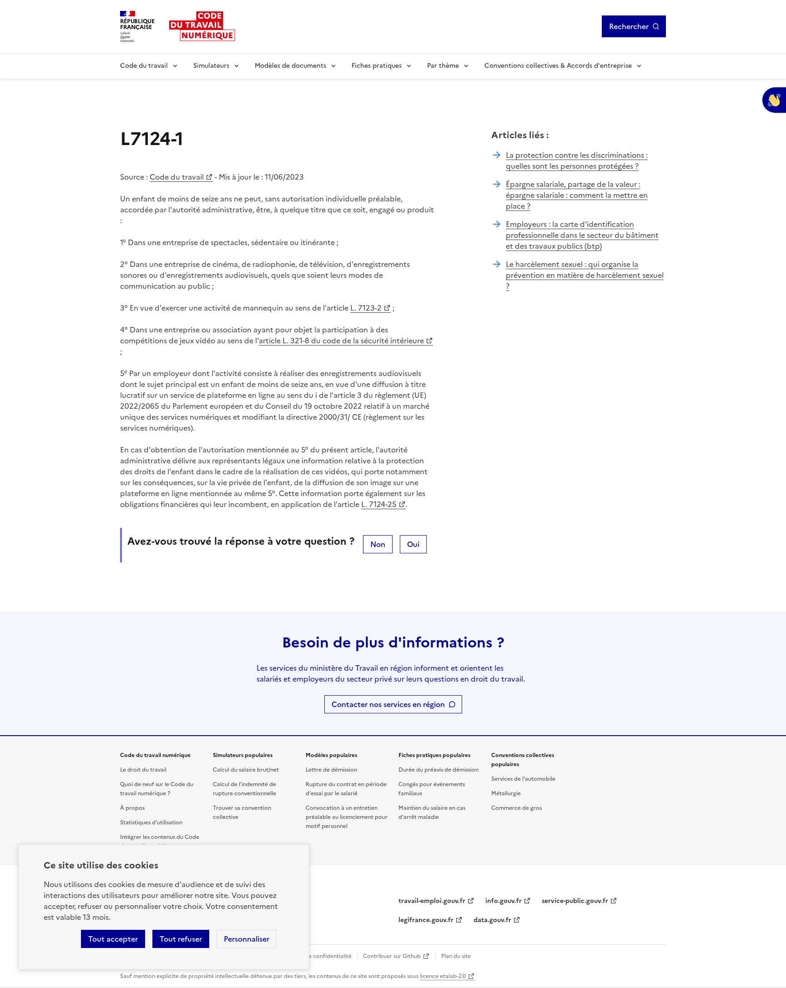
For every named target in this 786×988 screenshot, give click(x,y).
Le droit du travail (143, 770)
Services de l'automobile (523, 779)
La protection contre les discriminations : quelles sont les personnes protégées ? (577, 160)
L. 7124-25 (379, 504)
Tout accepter (113, 938)
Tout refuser (181, 938)
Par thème (443, 65)
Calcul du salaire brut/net (246, 770)
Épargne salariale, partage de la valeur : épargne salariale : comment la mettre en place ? (577, 195)
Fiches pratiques (377, 65)
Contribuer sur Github (392, 956)
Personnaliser (246, 938)
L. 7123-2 (366, 307)
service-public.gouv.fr (575, 901)
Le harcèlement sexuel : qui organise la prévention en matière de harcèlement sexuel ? (585, 275)
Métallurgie (506, 793)
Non (377, 544)
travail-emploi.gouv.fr (431, 901)
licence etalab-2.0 (443, 976)
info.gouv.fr (503, 901)
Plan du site (456, 956)
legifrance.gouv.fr (425, 920)
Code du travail (144, 65)
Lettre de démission (331, 770)
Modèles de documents (290, 65)
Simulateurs (211, 65)
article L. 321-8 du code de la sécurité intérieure (341, 340)
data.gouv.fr (492, 920)
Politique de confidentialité (316, 956)
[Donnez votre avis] (774, 100)
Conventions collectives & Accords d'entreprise (558, 65)
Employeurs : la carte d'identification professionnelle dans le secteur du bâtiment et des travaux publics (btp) (582, 235)
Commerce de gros (516, 808)
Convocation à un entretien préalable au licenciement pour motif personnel (347, 817)
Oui (413, 544)
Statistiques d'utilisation (151, 822)
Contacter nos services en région (388, 704)
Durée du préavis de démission (438, 770)
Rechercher (629, 26)
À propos (132, 808)
